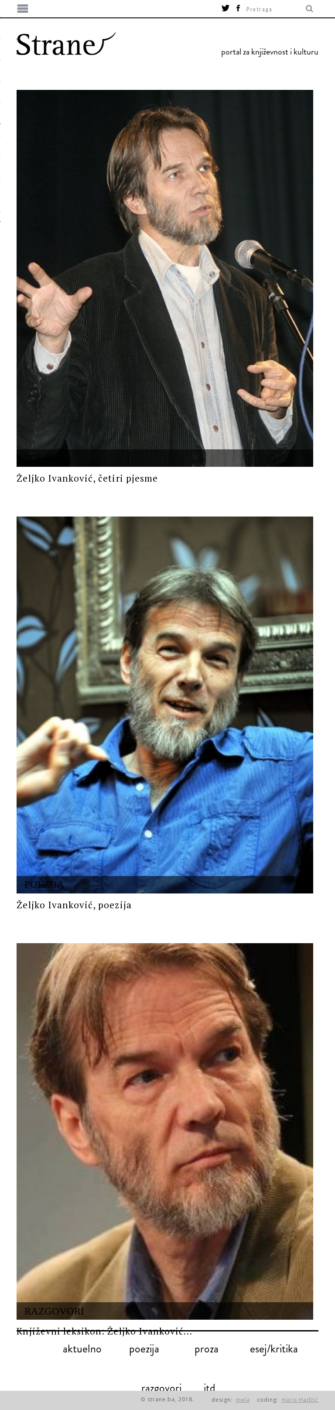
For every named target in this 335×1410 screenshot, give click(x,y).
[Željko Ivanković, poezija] (165, 705)
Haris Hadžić (300, 1399)
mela (243, 1399)
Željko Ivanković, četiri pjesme (87, 478)
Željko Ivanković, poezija (74, 905)
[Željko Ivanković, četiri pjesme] (165, 278)
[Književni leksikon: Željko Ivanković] (165, 1131)
